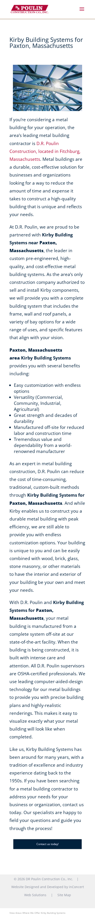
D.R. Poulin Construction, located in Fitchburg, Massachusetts (44, 151)
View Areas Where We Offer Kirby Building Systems (37, 912)
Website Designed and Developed (37, 887)
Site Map (64, 895)
